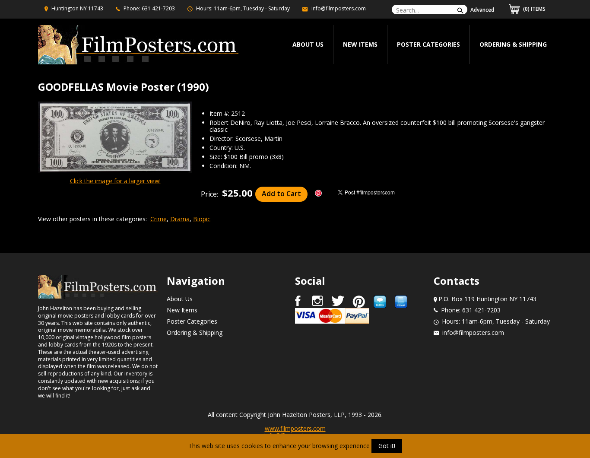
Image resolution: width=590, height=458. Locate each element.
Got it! (386, 446)
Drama (180, 219)
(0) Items (534, 9)
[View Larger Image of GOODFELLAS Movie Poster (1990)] (115, 138)
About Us (180, 299)
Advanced (482, 9)
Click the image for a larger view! (115, 181)
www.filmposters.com (295, 428)
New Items (360, 44)
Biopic (201, 219)
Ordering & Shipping (513, 44)
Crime (158, 219)
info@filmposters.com (338, 8)
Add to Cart (281, 193)
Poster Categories (428, 44)
